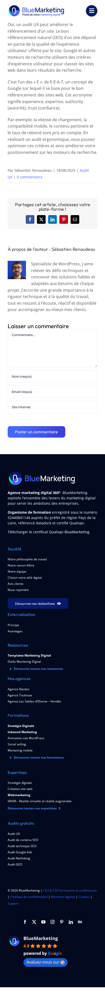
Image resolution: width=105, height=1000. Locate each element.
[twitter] (34, 922)
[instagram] (52, 922)
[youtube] (43, 922)
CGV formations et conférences (74, 890)
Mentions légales (63, 897)
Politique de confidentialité (29, 897)
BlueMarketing (40, 938)
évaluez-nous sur (43, 962)
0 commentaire (30, 177)
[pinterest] (62, 922)
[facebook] (25, 922)
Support (13, 903)
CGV (46, 890)
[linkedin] (71, 922)
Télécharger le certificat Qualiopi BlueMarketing (48, 531)
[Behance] (80, 922)
